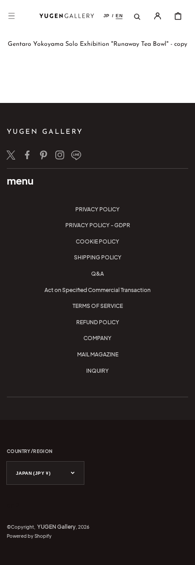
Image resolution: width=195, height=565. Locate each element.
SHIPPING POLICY (98, 257)
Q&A (97, 273)
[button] (11, 16)
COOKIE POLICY (97, 241)
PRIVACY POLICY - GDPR (97, 225)
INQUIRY (97, 370)
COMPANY (97, 338)
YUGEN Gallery (56, 526)
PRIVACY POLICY (97, 209)
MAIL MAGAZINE (97, 354)
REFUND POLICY (97, 322)
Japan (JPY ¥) (33, 473)
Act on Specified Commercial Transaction (97, 290)
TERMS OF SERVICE (98, 305)
